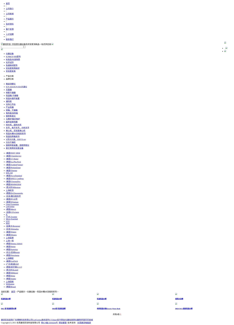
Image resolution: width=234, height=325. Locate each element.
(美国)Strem (10, 247)
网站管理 (63, 323)
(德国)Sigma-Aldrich (14, 244)
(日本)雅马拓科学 (13, 196)
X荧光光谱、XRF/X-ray (16, 139)
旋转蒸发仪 (11, 116)
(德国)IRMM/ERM (13, 184)
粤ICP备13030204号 (49, 323)
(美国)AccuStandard (14, 176)
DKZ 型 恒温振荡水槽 (8, 309)
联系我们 (10, 39)
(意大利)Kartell (12, 270)
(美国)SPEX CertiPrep (15, 179)
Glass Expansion (12, 204)
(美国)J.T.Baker (12, 159)
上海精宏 (10, 258)
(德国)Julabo (11, 279)
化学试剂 (10, 62)
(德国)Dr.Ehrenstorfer (14, 193)
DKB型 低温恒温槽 (58, 309)
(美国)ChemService (13, 156)
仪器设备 (10, 54)
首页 (8, 4)
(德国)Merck (11, 209)
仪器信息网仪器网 (73, 320)
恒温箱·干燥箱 (12, 96)
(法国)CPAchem (12, 212)
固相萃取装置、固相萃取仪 (17, 145)
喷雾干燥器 (11, 93)
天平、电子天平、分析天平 (17, 128)
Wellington (10, 284)
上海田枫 (10, 282)
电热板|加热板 (12, 113)
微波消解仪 (11, 84)
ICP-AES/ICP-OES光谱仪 (16, 87)
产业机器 (10, 107)
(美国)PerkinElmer (13, 168)
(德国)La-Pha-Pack (13, 162)
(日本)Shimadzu (12, 229)
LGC (8, 221)
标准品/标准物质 (13, 59)
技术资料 (10, 24)
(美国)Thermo (11, 171)
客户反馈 (10, 29)
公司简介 (10, 9)
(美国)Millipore (12, 273)
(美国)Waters (11, 232)
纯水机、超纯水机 (13, 125)
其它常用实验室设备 (14, 148)
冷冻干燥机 (11, 142)
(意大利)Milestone (13, 187)
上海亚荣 (10, 238)
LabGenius (10, 207)
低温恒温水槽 (5, 299)
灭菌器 (9, 90)
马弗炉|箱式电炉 (13, 119)
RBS (8, 223)
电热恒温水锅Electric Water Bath (108, 309)
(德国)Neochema (12, 255)
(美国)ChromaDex (13, 182)
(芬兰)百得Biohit (13, 252)
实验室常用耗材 (13, 68)
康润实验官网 (7, 320)
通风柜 (9, 101)
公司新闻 (10, 14)
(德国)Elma (10, 276)
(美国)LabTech (12, 261)
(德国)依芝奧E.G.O (14, 267)
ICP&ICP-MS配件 (13, 57)
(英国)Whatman (12, 202)
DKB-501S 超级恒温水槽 (183, 309)
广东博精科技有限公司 (23, 320)
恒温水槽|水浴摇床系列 (16, 134)
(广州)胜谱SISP (12, 264)
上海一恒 (10, 241)
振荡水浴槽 (179, 299)
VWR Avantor (11, 217)
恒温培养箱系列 (13, 136)
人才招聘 (10, 34)
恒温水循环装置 (13, 98)
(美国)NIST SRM (13, 153)
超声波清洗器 (12, 122)
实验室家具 (11, 71)
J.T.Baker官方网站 (57, 320)
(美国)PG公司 (11, 199)
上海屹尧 (10, 190)
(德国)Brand (11, 287)
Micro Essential (12, 219)
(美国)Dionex (11, 235)
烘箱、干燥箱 (12, 110)
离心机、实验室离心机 (15, 131)
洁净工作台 (11, 104)
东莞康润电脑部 (84, 323)
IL (7, 215)
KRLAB (9, 173)
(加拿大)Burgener (13, 226)
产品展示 (10, 19)
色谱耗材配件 (12, 65)
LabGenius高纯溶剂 (41, 320)
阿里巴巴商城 (87, 320)
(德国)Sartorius (12, 250)
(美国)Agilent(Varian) (14, 165)
